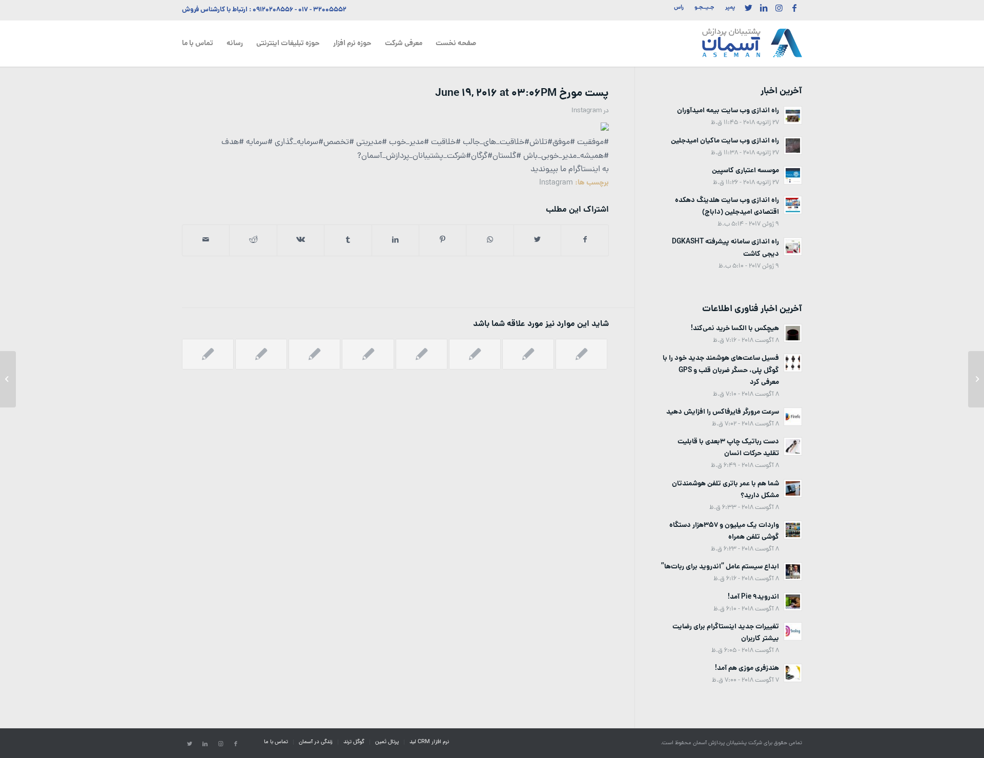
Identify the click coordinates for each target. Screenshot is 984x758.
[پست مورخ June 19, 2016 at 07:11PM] (976, 379)
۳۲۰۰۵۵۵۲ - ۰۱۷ (322, 10)
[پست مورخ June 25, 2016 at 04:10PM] (314, 354)
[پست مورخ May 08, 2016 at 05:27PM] (368, 354)
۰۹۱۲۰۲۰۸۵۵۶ (273, 10)
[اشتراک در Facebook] (584, 240)
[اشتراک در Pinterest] (442, 240)
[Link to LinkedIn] (763, 7)
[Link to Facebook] (794, 7)
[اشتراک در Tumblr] (347, 240)
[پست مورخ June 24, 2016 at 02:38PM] (261, 354)
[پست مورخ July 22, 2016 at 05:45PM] (208, 354)
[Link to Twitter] (748, 7)
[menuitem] (727, 7)
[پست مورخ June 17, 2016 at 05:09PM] (581, 354)
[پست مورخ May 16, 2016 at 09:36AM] (475, 354)
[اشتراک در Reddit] (253, 240)
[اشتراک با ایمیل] (205, 240)
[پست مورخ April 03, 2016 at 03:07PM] (421, 354)
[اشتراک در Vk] (300, 240)
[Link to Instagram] (779, 7)
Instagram (586, 111)
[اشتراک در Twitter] (537, 240)
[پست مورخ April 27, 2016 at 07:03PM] (528, 354)
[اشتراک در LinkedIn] (395, 240)
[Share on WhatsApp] (489, 240)
